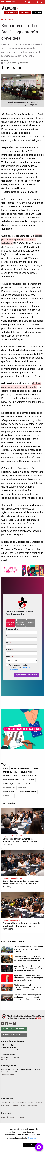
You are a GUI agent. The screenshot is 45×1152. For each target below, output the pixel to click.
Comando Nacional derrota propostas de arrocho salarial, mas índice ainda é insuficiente (21, 926)
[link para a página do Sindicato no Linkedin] (37, 2)
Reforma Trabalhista (11, 780)
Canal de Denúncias (11, 12)
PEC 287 (36, 768)
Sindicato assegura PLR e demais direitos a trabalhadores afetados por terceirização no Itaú (27, 987)
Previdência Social (10, 772)
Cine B (12, 1117)
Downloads (5, 1106)
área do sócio (25, 12)
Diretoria (39, 1102)
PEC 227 (28, 784)
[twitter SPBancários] (3, 1023)
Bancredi (4, 1117)
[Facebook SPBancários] (7, 1023)
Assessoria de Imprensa (24, 1102)
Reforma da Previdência (20, 768)
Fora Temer (22, 787)
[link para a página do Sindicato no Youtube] (41, 2)
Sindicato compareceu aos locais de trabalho (21, 385)
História (23, 1106)
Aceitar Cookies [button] (31, 1145)
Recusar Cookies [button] (13, 1145)
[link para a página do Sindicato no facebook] (25, 2)
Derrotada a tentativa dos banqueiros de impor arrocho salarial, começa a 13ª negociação (21, 884)
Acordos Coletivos (7, 1102)
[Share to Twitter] (8, 69)
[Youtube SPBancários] (19, 1023)
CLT (24, 780)
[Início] (13, 8)
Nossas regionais (8, 1074)
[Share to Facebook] (2, 69)
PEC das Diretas (9, 787)
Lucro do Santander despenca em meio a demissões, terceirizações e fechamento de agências (28, 968)
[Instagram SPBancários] (14, 1023)
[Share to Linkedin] (20, 69)
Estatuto (15, 1106)
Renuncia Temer (9, 791)
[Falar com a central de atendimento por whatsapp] (7, 1060)
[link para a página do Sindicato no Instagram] (33, 2)
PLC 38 (31, 780)
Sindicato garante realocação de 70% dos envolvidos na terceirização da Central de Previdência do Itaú (29, 958)
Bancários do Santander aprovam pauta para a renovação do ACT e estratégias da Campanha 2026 (27, 997)
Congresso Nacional (10, 776)
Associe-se (37, 12)
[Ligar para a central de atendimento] (2, 1060)
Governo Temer (26, 772)
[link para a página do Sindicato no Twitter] (29, 2)
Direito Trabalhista (29, 776)
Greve (5, 768)
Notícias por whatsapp (14, 1028)
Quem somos (32, 1106)
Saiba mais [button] (33, 1138)
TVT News (20, 1117)
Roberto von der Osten (27, 791)
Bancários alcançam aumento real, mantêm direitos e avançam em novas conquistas (20, 842)
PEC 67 (20, 784)
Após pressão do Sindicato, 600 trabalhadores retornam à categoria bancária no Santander (28, 977)
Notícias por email (13, 1034)
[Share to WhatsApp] (14, 69)
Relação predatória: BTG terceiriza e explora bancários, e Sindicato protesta (28, 949)
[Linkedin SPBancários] (10, 1023)
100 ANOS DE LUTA (8, 2)
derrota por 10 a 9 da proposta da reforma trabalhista (21, 239)
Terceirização (8, 784)
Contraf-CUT (8, 795)
